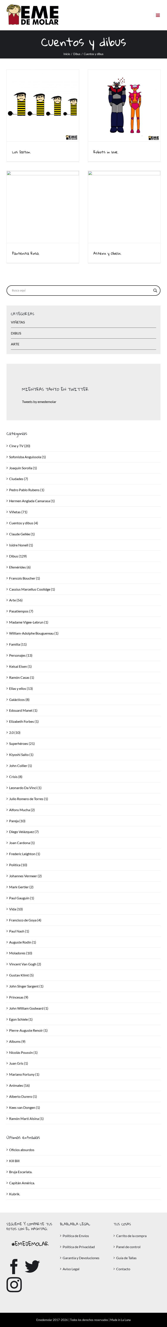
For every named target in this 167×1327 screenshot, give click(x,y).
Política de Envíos (76, 1236)
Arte (15, 344)
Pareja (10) (17, 821)
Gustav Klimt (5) (21, 975)
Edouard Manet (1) (23, 710)
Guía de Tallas (126, 1258)
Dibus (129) (18, 556)
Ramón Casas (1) (21, 677)
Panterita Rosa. (26, 253)
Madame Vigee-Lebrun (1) (28, 622)
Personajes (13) (20, 655)
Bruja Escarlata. (20, 1172)
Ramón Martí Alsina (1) (26, 1118)
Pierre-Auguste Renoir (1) (28, 1030)
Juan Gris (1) (18, 1063)
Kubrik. (14, 1194)
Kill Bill (14, 1161)
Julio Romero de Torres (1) (28, 799)
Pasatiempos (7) (21, 611)
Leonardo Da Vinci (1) (25, 788)
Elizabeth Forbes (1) (24, 721)
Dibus (16, 333)
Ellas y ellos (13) (21, 688)
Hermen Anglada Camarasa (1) (32, 501)
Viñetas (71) (18, 512)
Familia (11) (18, 644)
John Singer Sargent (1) (26, 986)
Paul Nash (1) (19, 931)
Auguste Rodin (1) (22, 942)
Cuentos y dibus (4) (23, 523)
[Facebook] (14, 1266)
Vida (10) (16, 909)
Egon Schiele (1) (21, 1019)
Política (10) (18, 865)
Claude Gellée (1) (22, 534)
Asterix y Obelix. (108, 253)
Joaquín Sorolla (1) (23, 468)
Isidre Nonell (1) (21, 545)
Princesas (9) (18, 997)
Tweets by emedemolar (39, 402)
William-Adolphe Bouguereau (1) (33, 633)
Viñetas (18, 322)
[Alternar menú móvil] (158, 15)
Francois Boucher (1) (24, 578)
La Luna (126, 1320)
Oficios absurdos (21, 1150)
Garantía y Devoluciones (81, 1258)
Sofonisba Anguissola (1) (27, 457)
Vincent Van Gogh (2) (25, 964)
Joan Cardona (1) (22, 843)
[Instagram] (14, 1284)
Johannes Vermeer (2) (25, 876)
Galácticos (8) (19, 699)
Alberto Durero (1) (23, 1096)
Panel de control (128, 1247)
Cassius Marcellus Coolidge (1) (32, 589)
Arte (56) (16, 600)
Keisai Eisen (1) (20, 666)
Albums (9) (17, 1041)
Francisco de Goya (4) (25, 920)
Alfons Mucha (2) (22, 810)
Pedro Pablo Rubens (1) (26, 490)
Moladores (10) (20, 953)
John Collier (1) (20, 765)
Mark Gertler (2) (21, 887)
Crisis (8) (15, 777)
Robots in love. (106, 152)
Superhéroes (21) (22, 743)
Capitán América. (22, 1183)
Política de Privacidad (79, 1247)
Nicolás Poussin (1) (23, 1052)
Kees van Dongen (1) (24, 1107)
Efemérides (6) (20, 567)
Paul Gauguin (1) (21, 898)
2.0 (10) (14, 732)
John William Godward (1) (28, 1008)
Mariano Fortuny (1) (24, 1074)
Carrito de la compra (131, 1236)
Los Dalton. (21, 152)
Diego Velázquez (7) (24, 832)
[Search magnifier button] (155, 290)
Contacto (123, 1269)
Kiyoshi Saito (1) (21, 754)
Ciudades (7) (18, 479)
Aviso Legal (71, 1269)
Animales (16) (19, 1085)
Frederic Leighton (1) (24, 854)
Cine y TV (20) (19, 446)
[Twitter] (32, 1266)
